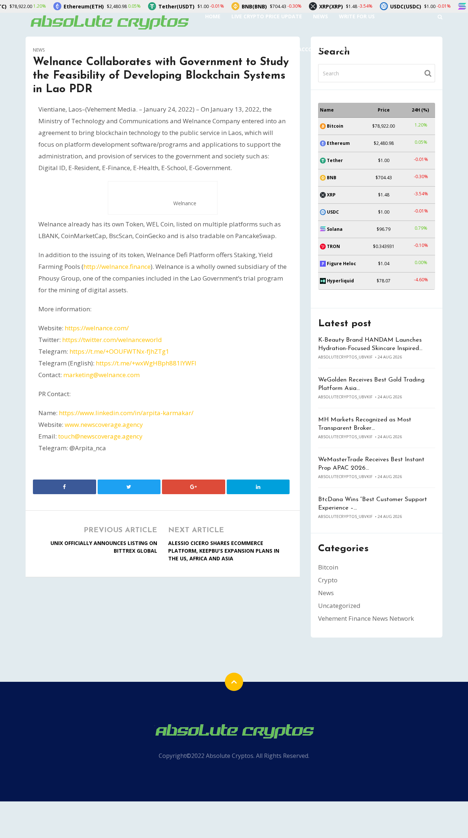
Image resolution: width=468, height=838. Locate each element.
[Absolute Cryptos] (109, 22)
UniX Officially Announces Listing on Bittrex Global (103, 547)
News (320, 16)
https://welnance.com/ (97, 328)
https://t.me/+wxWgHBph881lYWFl (146, 363)
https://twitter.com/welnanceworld (112, 339)
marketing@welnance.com (101, 375)
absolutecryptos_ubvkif (345, 357)
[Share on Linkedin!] (258, 487)
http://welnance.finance (117, 266)
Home (212, 16)
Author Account (299, 49)
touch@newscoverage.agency (100, 436)
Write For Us (357, 16)
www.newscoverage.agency (104, 424)
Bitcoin (328, 567)
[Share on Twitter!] (129, 487)
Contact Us (351, 49)
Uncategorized (339, 605)
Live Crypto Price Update (266, 16)
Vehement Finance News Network (366, 618)
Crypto (327, 580)
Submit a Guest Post (234, 49)
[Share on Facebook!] (64, 487)
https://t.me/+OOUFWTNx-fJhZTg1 (119, 351)
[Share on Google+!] (193, 487)
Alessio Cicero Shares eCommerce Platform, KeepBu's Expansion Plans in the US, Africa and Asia (223, 551)
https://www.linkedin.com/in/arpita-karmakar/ (126, 413)
